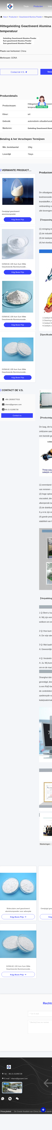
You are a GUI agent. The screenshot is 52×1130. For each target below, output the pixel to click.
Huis (5, 17)
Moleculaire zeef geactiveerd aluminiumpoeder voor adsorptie (18, 909)
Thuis (26, 6)
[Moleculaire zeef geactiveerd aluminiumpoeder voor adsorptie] (18, 886)
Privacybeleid (6, 1111)
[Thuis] (10, 6)
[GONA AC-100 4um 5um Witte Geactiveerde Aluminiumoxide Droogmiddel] (18, 944)
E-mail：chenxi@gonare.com (16, 1078)
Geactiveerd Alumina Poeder (30, 17)
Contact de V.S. (18, 72)
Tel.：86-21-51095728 (13, 1074)
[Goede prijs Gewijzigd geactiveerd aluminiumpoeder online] (17, 191)
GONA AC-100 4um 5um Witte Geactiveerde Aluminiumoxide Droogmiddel (14, 267)
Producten (38, 6)
